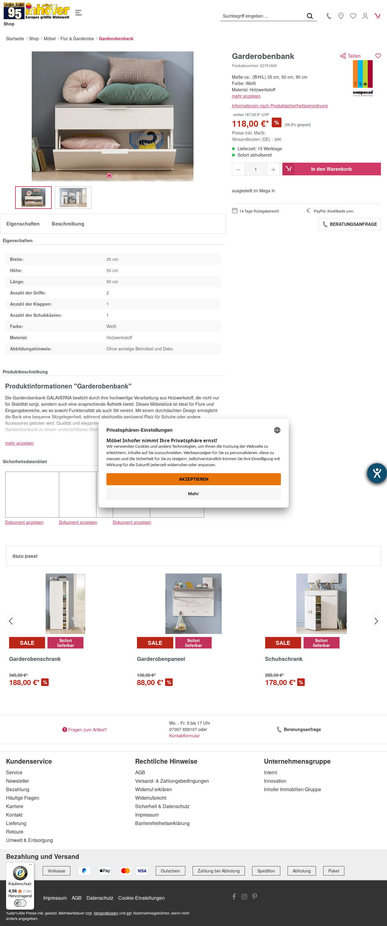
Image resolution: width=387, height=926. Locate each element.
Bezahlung (17, 789)
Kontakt (14, 814)
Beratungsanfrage (353, 224)
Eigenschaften (23, 223)
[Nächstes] (376, 621)
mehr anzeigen (246, 96)
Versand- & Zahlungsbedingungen (172, 780)
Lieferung (16, 823)
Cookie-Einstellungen (141, 897)
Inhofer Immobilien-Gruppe (292, 789)
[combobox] (261, 16)
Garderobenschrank (35, 659)
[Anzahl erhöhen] (273, 169)
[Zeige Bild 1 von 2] (109, 175)
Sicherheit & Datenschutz (162, 806)
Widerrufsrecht (150, 797)
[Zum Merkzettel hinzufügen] (378, 56)
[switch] (20, 903)
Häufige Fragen (22, 797)
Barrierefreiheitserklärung (162, 823)
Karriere (14, 806)
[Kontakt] (329, 16)
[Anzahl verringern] (238, 169)
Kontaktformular (184, 736)
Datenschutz (99, 897)
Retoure (14, 831)
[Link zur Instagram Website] (244, 897)
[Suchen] (310, 16)
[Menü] (78, 11)
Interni (270, 772)
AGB (140, 772)
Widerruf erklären (153, 789)
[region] (113, 130)
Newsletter (17, 780)
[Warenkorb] (377, 16)
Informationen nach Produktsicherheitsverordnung (280, 105)
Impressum (147, 814)
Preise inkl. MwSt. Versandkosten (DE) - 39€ (256, 136)
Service (14, 772)
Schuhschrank (284, 659)
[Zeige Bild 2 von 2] (116, 175)
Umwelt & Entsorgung (29, 840)
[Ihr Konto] (365, 16)
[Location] (341, 16)
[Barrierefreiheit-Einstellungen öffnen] (377, 473)
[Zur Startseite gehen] (37, 10)
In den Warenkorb (331, 168)
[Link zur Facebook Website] (234, 897)
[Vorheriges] (10, 621)
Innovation (275, 780)
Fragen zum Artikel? (87, 729)
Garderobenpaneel (161, 659)
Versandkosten (106, 912)
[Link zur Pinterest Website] (254, 897)
